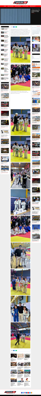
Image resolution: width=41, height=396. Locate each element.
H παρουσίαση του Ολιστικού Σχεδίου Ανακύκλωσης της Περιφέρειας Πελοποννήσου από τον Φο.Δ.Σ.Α (13, 384)
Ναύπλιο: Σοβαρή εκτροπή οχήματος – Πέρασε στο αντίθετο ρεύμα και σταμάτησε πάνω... (4, 108)
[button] (20, 122)
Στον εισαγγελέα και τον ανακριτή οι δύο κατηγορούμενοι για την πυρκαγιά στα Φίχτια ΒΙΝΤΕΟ (6, 64)
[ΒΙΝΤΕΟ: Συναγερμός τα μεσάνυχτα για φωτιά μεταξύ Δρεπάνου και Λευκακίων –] (5, 113)
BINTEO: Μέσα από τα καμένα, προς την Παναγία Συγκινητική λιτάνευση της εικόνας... (35, 240)
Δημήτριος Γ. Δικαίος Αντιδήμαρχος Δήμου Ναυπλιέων (4, 171)
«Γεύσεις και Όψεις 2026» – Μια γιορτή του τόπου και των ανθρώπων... (35, 113)
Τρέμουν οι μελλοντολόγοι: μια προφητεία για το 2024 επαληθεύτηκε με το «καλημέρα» (13, 359)
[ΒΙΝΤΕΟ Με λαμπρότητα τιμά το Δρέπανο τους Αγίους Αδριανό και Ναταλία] (5, 86)
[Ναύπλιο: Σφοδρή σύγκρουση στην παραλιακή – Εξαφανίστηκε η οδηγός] (2, 55)
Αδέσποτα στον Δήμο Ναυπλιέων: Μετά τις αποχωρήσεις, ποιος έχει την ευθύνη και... (5, 145)
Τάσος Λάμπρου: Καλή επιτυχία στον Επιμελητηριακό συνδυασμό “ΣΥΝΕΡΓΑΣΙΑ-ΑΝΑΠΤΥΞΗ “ (20, 384)
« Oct (32, 34)
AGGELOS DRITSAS (3, 100)
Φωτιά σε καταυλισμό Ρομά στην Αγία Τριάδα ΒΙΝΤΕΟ (6, 29)
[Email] (30, 392)
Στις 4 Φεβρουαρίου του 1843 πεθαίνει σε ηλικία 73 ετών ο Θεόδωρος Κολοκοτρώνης (20, 368)
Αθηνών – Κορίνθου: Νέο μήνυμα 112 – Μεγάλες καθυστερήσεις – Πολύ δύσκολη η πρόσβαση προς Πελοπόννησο (27, 375)
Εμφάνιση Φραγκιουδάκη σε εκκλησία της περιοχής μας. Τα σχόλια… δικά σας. (35, 175)
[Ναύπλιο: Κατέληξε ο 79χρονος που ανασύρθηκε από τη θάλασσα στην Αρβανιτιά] (2, 45)
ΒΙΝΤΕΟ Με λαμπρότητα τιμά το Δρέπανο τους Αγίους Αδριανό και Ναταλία (4, 90)
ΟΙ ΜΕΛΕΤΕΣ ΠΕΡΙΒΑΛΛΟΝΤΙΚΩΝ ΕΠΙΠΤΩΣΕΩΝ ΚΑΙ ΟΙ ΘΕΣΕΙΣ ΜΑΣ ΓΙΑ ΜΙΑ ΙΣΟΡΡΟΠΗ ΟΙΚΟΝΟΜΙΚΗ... (36, 69)
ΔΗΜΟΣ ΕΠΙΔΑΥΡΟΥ (33, 0)
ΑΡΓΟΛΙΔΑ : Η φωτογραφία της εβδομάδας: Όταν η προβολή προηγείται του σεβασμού (35, 203)
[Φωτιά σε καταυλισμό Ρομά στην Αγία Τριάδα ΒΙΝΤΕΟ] (2, 29)
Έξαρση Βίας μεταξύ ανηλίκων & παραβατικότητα (26, 359)
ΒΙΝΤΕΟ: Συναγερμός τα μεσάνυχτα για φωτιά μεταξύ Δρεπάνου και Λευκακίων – (5, 117)
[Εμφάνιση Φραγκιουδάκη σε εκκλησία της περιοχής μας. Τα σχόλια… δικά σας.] (36, 171)
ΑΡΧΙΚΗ (19, 0)
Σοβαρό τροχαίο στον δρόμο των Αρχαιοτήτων (6, 32)
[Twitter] (23, 392)
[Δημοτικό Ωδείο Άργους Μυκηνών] (36, 92)
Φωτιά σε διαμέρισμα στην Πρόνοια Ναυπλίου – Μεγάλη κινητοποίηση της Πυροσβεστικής (6, 59)
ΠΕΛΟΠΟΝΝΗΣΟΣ (39, 9)
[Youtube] (28, 392)
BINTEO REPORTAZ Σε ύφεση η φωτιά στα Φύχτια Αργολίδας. (6, 74)
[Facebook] (21, 392)
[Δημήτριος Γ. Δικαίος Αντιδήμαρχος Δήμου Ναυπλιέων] (5, 168)
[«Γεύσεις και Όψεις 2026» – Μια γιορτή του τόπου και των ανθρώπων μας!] (36, 109)
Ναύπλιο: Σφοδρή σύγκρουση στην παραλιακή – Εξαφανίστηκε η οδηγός (6, 55)
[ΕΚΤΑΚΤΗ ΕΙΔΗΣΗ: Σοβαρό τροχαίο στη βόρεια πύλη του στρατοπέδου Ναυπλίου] (2, 50)
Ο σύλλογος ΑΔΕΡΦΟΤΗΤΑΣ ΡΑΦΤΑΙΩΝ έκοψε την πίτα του (27, 367)
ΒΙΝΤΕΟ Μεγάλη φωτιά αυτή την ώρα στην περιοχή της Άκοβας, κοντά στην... (35, 166)
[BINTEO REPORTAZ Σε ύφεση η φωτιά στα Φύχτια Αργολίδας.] (2, 75)
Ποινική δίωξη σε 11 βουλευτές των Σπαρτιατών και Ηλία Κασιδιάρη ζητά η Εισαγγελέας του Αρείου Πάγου (27, 384)
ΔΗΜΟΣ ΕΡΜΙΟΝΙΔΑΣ (26, 0)
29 (37, 33)
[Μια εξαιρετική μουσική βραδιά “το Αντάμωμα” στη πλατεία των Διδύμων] (36, 227)
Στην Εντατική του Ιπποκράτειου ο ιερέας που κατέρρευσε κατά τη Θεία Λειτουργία (6, 41)
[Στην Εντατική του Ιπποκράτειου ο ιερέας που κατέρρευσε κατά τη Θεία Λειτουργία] (2, 41)
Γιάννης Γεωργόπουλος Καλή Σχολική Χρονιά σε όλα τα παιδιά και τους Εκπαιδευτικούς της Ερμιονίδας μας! (20, 375)
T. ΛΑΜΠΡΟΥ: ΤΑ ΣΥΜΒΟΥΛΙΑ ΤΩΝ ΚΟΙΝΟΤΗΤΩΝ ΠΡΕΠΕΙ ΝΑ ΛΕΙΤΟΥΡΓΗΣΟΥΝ (13, 375)
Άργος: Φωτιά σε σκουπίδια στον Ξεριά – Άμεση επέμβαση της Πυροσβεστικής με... (36, 140)
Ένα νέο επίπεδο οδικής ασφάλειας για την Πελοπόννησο (36, 78)
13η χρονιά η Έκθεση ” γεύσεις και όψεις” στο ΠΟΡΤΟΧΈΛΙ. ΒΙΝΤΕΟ (36, 130)
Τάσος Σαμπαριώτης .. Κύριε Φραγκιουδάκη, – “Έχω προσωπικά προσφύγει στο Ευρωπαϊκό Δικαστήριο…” (4, 136)
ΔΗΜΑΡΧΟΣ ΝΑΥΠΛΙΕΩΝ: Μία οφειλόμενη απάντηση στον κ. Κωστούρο (4, 163)
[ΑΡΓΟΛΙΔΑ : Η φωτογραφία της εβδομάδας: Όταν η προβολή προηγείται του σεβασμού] (36, 199)
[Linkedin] (26, 392)
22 (37, 32)
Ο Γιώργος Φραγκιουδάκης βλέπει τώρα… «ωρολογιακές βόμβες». (4, 154)
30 (38, 33)
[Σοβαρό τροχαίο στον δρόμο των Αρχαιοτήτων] (2, 32)
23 (38, 32)
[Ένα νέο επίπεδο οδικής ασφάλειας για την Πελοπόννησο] (36, 74)
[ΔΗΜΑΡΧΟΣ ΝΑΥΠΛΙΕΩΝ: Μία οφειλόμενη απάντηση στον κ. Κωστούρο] (5, 159)
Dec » (33, 34)
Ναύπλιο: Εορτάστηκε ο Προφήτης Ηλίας (13, 367)
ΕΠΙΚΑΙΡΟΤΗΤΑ (36, 9)
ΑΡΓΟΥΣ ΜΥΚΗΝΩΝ (30, 0)
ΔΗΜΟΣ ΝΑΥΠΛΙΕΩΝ (22, 0)
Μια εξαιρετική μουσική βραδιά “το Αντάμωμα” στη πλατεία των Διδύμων (36, 231)
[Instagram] (25, 392)
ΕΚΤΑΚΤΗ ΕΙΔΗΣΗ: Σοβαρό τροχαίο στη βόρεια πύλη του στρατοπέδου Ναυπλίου (6, 50)
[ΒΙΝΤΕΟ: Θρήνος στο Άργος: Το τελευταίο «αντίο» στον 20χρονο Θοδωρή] (2, 78)
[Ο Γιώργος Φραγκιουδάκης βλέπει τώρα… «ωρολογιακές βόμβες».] (5, 150)
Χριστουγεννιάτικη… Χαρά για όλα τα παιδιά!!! (20, 358)
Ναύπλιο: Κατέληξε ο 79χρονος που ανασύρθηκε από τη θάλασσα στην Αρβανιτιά (6, 45)
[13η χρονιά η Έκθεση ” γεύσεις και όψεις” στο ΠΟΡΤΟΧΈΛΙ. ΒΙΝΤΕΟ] (36, 127)
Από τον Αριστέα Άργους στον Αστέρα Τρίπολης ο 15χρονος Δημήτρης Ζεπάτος (35, 104)
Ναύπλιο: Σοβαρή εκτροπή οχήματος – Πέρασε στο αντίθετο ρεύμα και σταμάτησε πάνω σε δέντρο (6, 36)
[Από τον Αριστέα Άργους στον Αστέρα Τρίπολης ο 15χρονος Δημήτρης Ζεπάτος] (36, 100)
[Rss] (31, 392)
